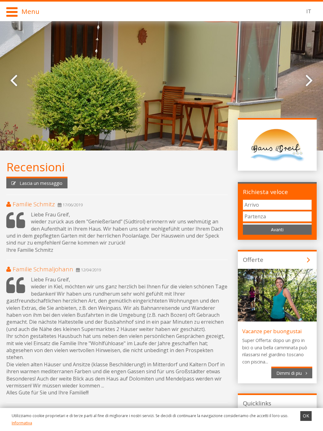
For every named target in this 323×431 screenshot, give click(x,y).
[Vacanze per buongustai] (277, 319)
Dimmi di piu (291, 373)
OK (306, 416)
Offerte (253, 259)
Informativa (22, 423)
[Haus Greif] (277, 144)
